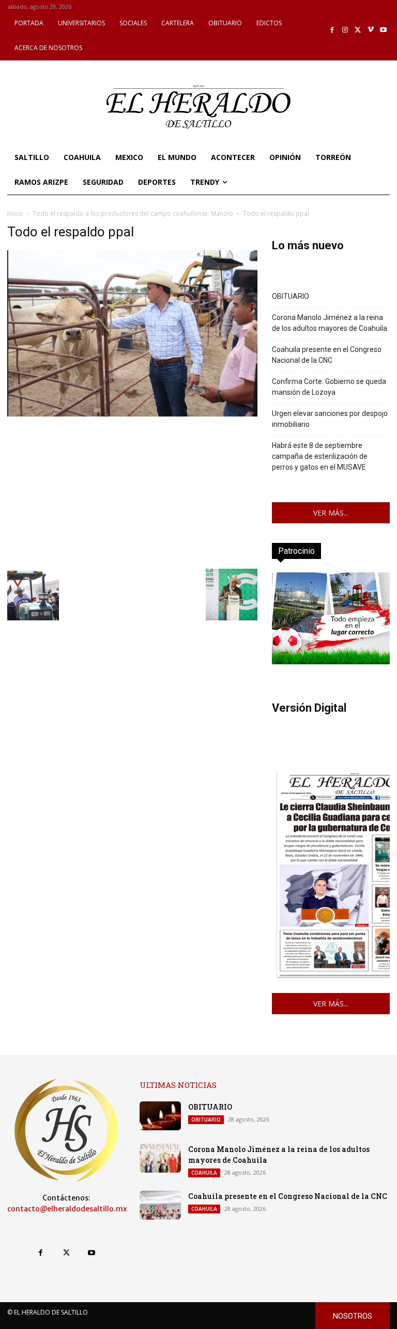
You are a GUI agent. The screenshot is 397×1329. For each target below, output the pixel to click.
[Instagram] (345, 30)
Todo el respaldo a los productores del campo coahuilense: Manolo (133, 213)
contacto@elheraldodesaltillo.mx (67, 1208)
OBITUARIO (290, 296)
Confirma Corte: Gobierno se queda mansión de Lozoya (329, 386)
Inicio (15, 213)
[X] (358, 30)
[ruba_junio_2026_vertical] (331, 661)
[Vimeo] (370, 30)
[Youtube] (383, 30)
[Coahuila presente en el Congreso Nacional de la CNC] (160, 1205)
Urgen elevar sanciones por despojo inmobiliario (330, 418)
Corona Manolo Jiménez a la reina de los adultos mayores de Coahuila (329, 322)
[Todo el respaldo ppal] (132, 413)
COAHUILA (204, 1172)
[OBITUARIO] (160, 1115)
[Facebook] (332, 30)
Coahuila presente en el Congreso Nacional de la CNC (326, 354)
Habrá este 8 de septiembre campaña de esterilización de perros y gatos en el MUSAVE (320, 456)
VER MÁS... (330, 513)
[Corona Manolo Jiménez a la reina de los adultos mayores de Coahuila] (160, 1158)
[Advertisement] (132, 491)
